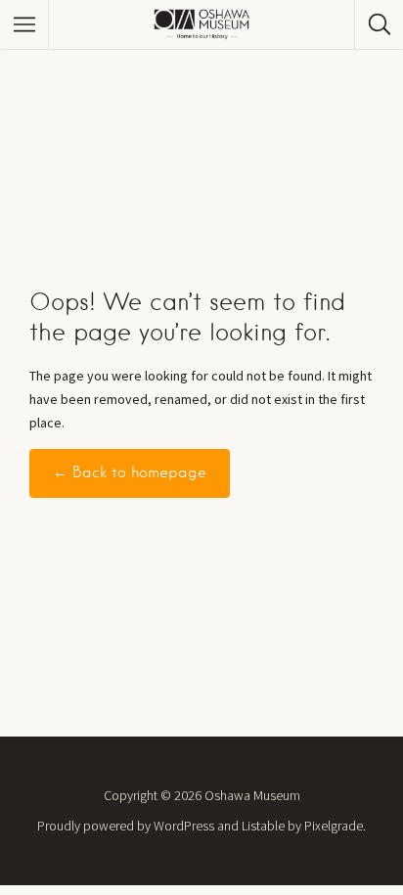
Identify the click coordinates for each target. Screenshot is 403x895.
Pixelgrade (333, 825)
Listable (263, 825)
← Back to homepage (129, 472)
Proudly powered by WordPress (125, 825)
